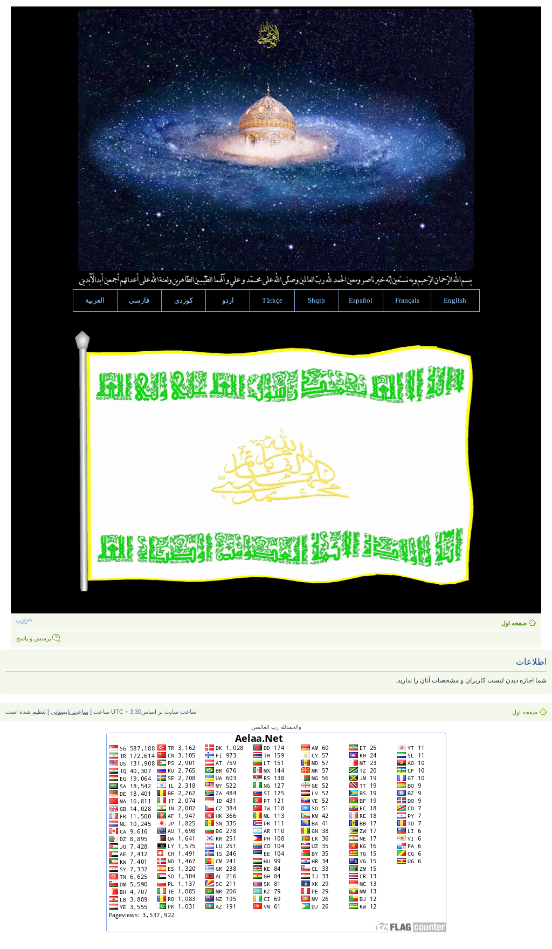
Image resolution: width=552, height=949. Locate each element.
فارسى (139, 300)
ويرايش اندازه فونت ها (24, 621)
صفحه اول (514, 623)
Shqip (316, 300)
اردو (228, 300)
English (455, 300)
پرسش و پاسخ (33, 638)
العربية (95, 300)
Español (360, 300)
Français (407, 300)
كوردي (183, 300)
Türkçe (272, 300)
